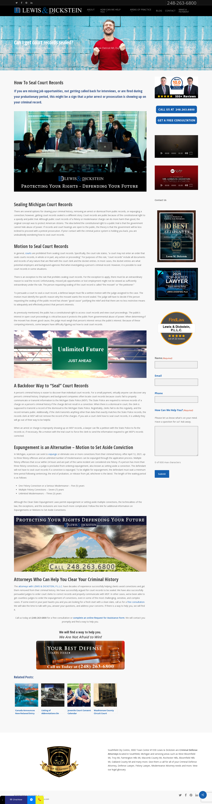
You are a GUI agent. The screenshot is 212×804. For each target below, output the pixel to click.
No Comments (187, 47)
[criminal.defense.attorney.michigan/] (31, 800)
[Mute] (186, 153)
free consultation (135, 601)
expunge (52, 454)
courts (28, 253)
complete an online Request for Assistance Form (98, 617)
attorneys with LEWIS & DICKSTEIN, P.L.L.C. (40, 586)
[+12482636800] (40, 800)
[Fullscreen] (191, 153)
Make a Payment (184, 11)
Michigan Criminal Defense (34, 48)
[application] (176, 146)
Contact (170, 11)
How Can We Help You (110, 11)
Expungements (124, 48)
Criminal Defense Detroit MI (97, 48)
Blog (159, 11)
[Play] (161, 153)
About (91, 10)
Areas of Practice (140, 10)
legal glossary (119, 769)
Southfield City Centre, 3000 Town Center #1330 (132, 750)
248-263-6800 (181, 3)
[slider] (173, 153)
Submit (162, 473)
